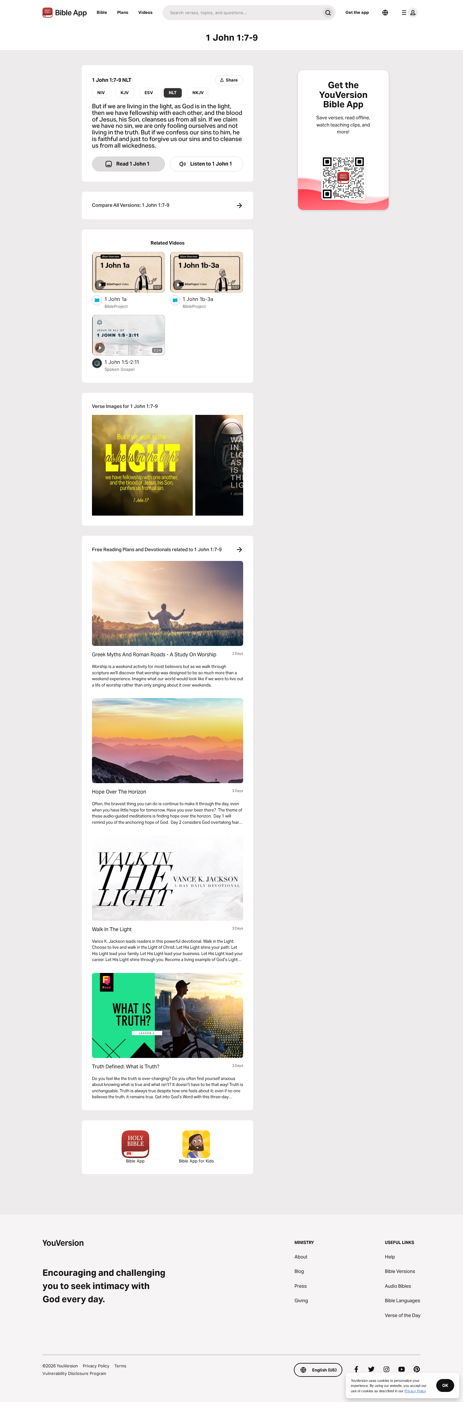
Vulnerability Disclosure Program (74, 1373)
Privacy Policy (96, 1365)
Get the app (357, 12)
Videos (145, 12)
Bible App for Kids (196, 1160)
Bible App (135, 1160)
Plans (122, 12)
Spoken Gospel (119, 369)
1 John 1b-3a (204, 299)
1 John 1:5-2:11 (128, 362)
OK (445, 1385)
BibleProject (116, 306)
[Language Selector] (385, 12)
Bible (102, 12)
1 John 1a (122, 299)
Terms (120, 1365)
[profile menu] (408, 12)
